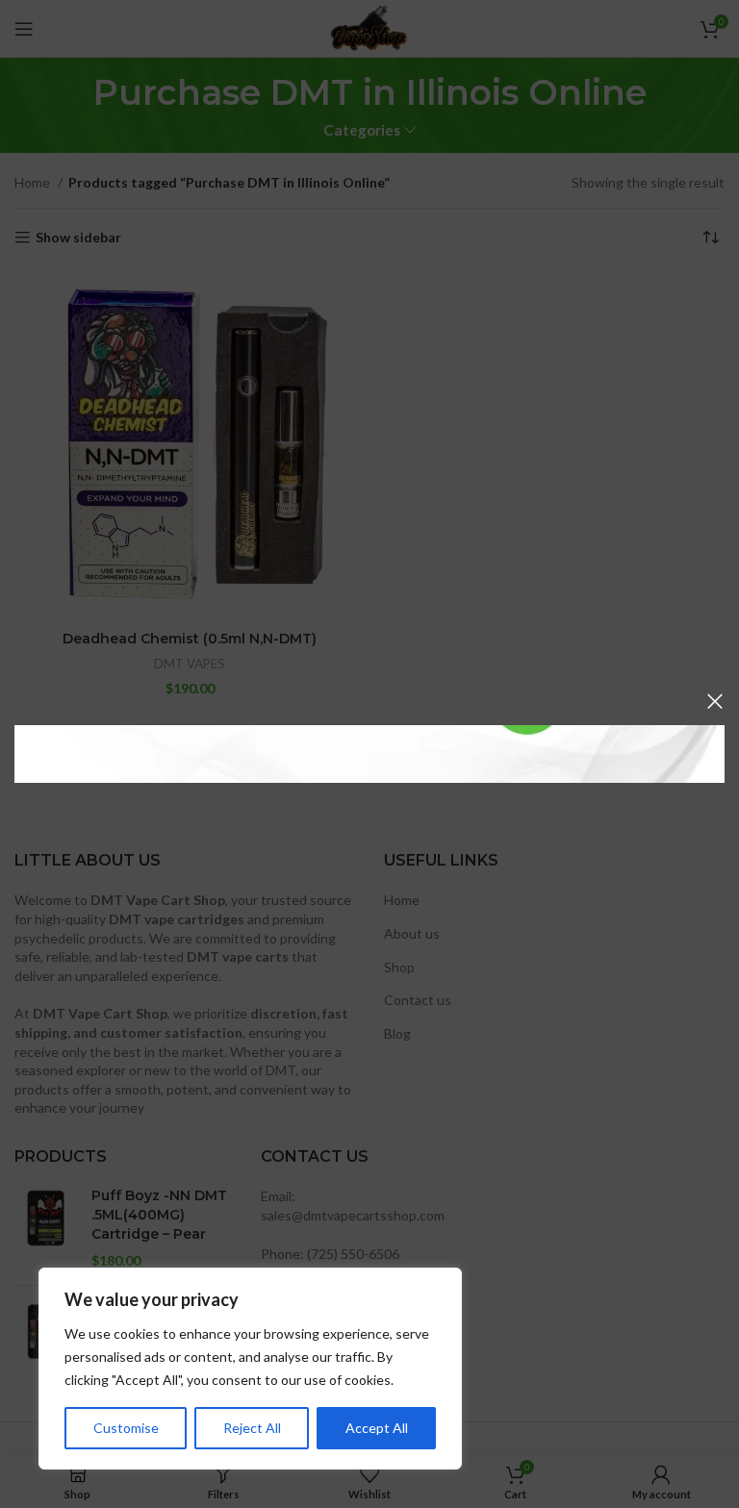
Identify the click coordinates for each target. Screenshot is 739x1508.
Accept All (376, 1428)
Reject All (252, 1428)
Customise (126, 1428)
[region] (250, 1369)
